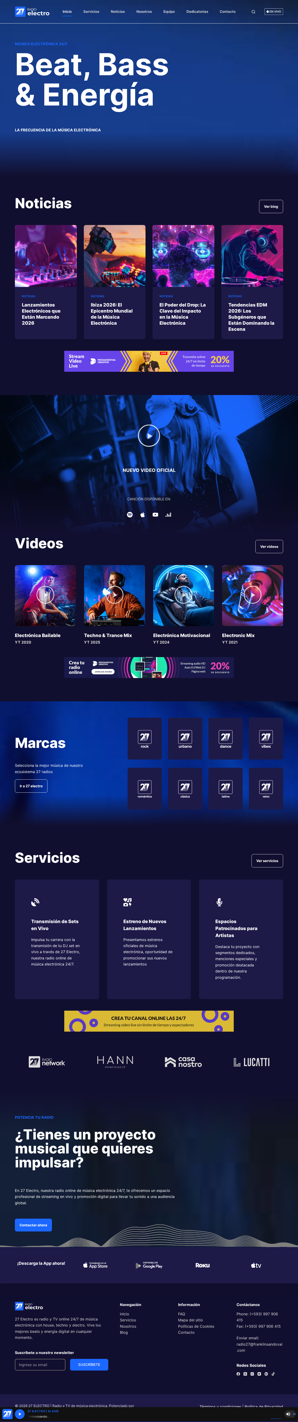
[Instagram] (252, 1374)
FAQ (181, 1314)
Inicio (67, 11)
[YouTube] (259, 1374)
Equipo (169, 11)
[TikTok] (273, 1374)
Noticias (118, 11)
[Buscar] (253, 12)
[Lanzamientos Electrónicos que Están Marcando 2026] (46, 256)
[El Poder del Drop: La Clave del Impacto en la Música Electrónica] (183, 256)
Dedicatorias (197, 11)
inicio (124, 1314)
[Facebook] (238, 1374)
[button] (149, 436)
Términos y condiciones (220, 1406)
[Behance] (266, 1374)
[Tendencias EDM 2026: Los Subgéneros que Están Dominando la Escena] (252, 256)
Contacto (228, 11)
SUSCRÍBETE (89, 1364)
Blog (124, 1332)
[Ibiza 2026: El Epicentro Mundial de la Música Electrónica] (115, 256)
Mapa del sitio (190, 1320)
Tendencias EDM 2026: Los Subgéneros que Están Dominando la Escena (251, 317)
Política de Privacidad (264, 1406)
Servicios (91, 11)
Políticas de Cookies (196, 1326)
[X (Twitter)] (245, 1374)
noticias (28, 296)
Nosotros (144, 11)
